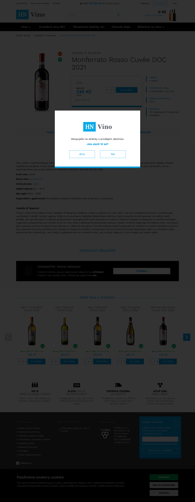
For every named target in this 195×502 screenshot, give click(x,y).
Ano (82, 154)
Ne (113, 154)
